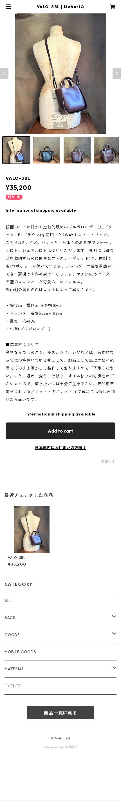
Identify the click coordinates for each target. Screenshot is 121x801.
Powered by (54, 747)
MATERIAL (14, 668)
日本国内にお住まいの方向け (60, 447)
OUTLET (13, 685)
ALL (8, 600)
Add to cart (60, 431)
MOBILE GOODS (20, 651)
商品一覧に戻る (60, 713)
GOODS (12, 634)
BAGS (10, 617)
